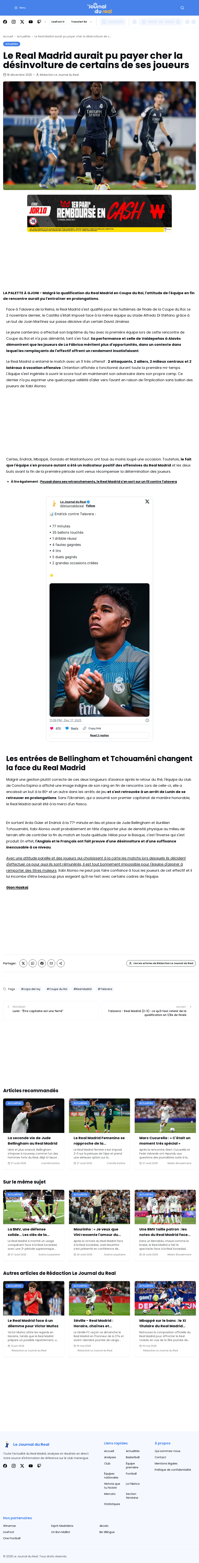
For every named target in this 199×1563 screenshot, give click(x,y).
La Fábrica (133, 1484)
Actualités (24, 36)
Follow (90, 506)
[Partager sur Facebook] (42, 963)
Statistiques (112, 1504)
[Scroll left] (45, 21)
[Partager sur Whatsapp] (33, 963)
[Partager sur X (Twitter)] (23, 963)
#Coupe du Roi (57, 989)
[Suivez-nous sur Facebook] (5, 21)
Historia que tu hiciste (112, 1486)
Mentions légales (166, 1463)
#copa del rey (30, 989)
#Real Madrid (82, 989)
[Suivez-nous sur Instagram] (14, 21)
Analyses (110, 1457)
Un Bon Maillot (60, 1532)
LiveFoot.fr (58, 21)
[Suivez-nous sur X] (22, 21)
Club (107, 1463)
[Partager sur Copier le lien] (61, 963)
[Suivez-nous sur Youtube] (31, 21)
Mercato (110, 1494)
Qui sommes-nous (167, 1451)
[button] (19, 8)
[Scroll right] (91, 21)
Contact (160, 1457)
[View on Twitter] (147, 504)
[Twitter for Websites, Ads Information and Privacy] (147, 720)
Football (131, 1474)
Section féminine (132, 1496)
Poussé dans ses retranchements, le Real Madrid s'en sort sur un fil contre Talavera (108, 481)
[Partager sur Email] (51, 963)
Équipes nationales (111, 1475)
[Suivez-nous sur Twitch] (39, 21)
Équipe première (132, 1465)
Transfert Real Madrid (85, 21)
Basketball (133, 1457)
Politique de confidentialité (173, 1470)
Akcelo (104, 1526)
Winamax (9, 1526)
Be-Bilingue (107, 1532)
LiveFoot (8, 1532)
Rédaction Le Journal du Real (59, 75)
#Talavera (105, 989)
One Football (11, 1538)
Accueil (8, 36)
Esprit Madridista (62, 1526)
